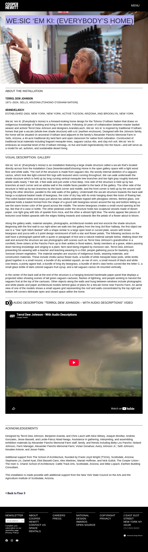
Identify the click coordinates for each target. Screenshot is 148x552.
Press (57, 518)
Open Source (85, 524)
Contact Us (37, 524)
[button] (137, 5)
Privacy (105, 518)
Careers (59, 515)
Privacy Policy (12, 533)
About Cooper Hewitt (34, 518)
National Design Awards (82, 518)
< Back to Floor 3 (15, 493)
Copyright (107, 515)
